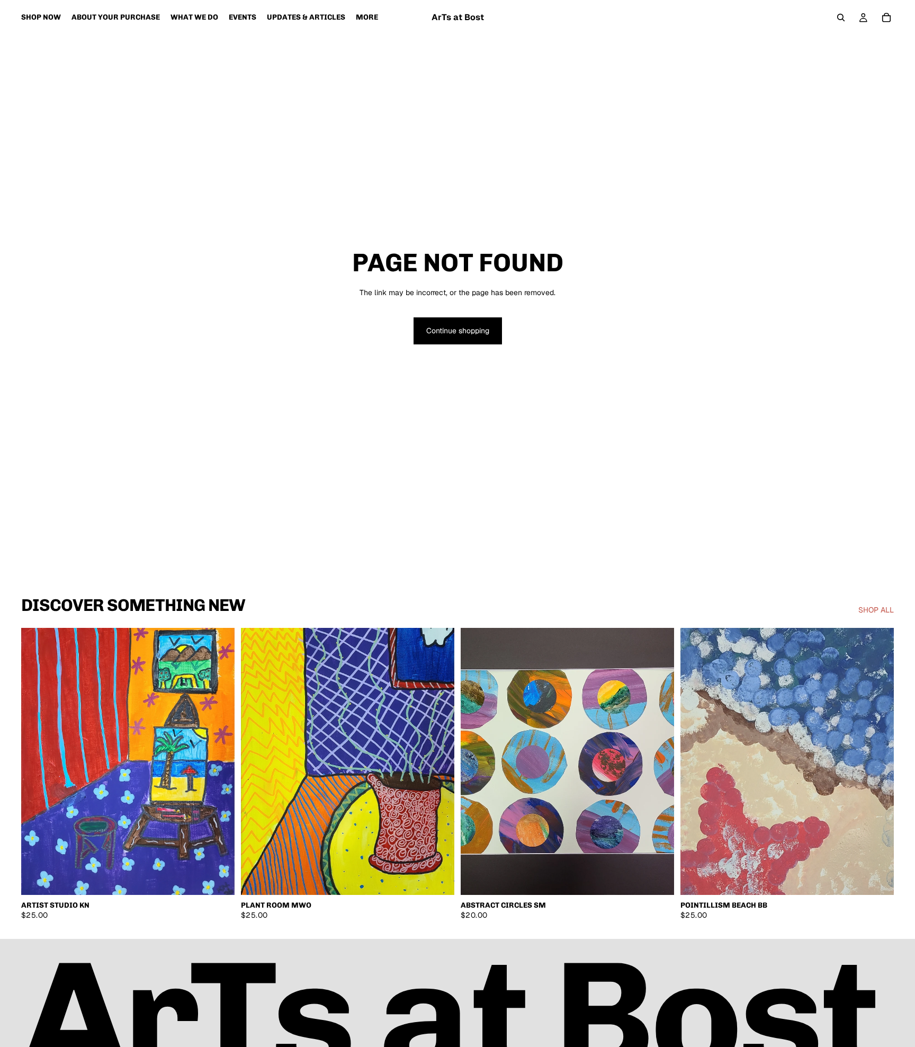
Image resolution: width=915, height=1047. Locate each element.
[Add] (218, 878)
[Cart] (886, 17)
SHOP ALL (876, 610)
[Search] (841, 17)
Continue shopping (457, 330)
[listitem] (367, 17)
